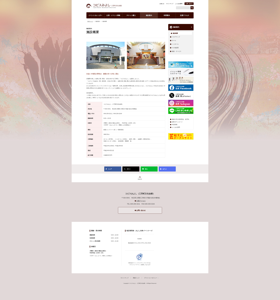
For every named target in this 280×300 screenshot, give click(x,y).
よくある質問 (178, 3)
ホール (174, 40)
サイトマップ (169, 3)
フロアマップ (176, 37)
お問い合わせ (189, 3)
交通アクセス (184, 15)
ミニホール (175, 44)
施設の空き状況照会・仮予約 (180, 119)
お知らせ (162, 3)
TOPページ (90, 21)
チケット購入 (131, 15)
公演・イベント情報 (113, 15)
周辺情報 (174, 124)
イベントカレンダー (95, 15)
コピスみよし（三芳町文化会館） (104, 6)
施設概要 (175, 33)
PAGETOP (140, 178)
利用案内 (167, 15)
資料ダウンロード (177, 122)
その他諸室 (175, 47)
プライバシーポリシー (150, 278)
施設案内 (149, 15)
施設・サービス (176, 51)
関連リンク (136, 278)
